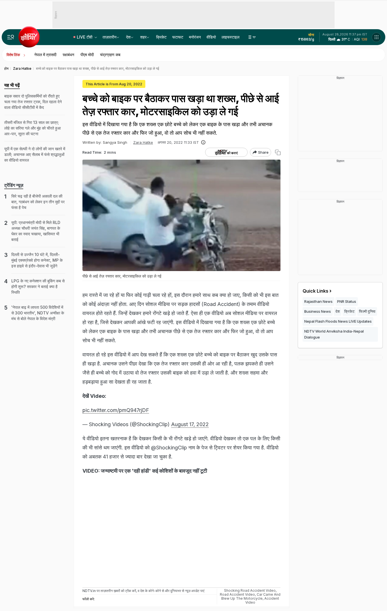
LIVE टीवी (85, 37)
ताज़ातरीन (109, 37)
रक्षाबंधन (68, 54)
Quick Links (315, 291)
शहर (143, 37)
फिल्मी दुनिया (367, 311)
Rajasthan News (318, 301)
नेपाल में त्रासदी (45, 54)
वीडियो (211, 37)
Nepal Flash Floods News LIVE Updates (338, 321)
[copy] (277, 152)
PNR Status (346, 301)
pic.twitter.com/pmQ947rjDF (115, 410)
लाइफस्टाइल (230, 37)
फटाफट (177, 37)
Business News (317, 311)
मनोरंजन (195, 37)
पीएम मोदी (87, 54)
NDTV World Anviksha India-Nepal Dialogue (334, 334)
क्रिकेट (161, 37)
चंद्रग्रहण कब (110, 54)
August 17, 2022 (190, 424)
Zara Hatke (143, 142)
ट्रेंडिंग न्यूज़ (13, 185)
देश (128, 37)
